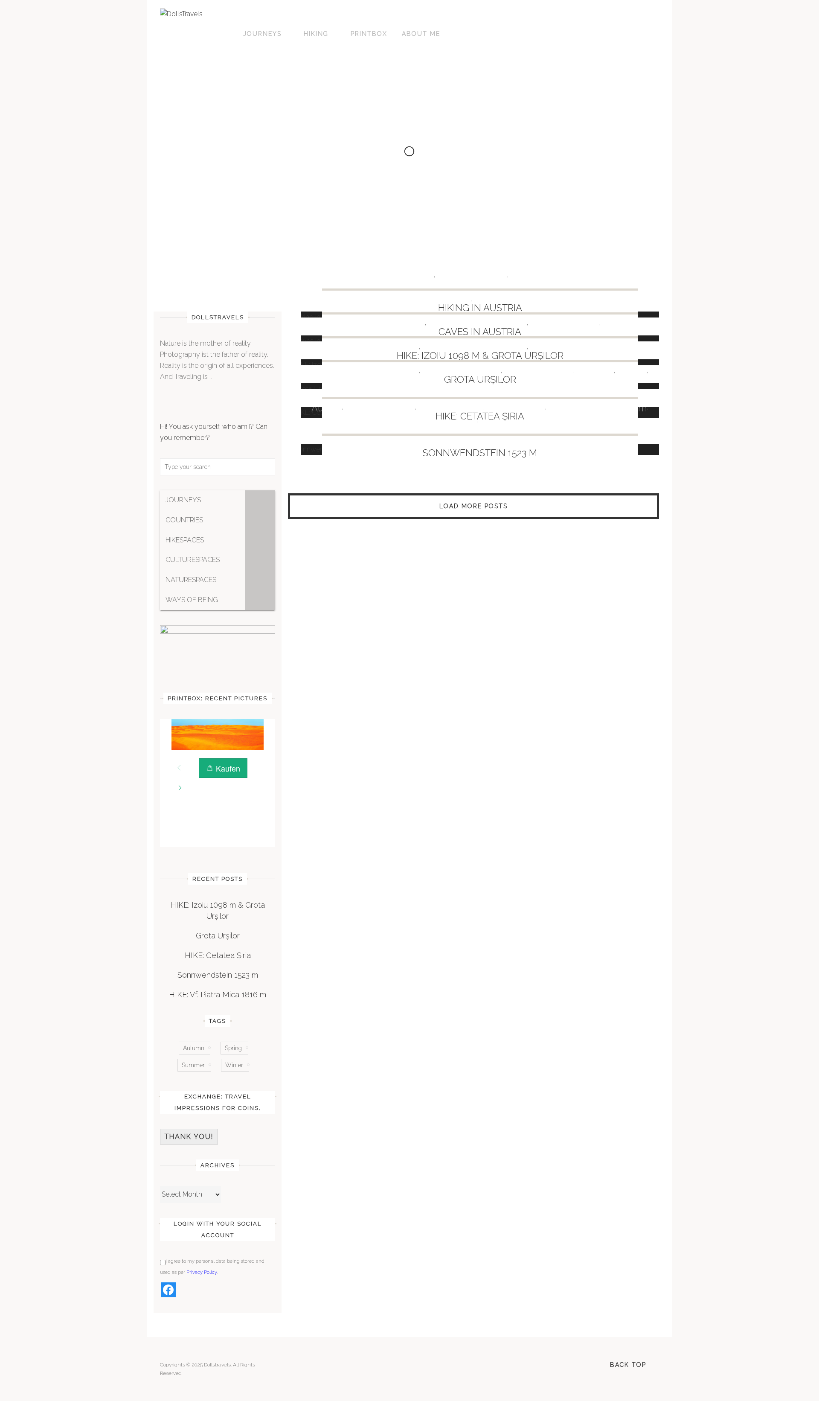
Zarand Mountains (480, 384)
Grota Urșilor (218, 935)
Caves (405, 347)
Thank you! (189, 1137)
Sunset (632, 371)
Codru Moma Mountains (372, 323)
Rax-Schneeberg (515, 420)
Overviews (533, 275)
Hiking (316, 33)
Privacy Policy (201, 1272)
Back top (628, 1364)
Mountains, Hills (564, 323)
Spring (233, 1048)
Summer (193, 1065)
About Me (421, 33)
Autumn (193, 1048)
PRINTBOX (369, 33)
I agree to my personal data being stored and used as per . (212, 1266)
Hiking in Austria (472, 275)
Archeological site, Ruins (365, 371)
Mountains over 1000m (477, 323)
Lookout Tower (450, 408)
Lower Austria (515, 408)
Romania (620, 323)
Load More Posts (473, 506)
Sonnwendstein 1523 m (480, 452)
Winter (234, 1065)
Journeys (262, 33)
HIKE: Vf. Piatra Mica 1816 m (217, 994)
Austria (419, 275)
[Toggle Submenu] (260, 500)
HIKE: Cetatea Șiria (218, 955)
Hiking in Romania (461, 371)
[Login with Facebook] (168, 1289)
